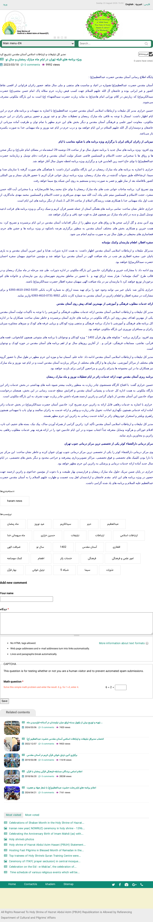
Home (12, 884)
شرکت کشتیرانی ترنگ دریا (14, 905)
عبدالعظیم (113, 524)
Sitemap (69, 884)
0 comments (32, 65)
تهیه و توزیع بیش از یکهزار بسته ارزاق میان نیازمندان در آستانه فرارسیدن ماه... (65, 723)
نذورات (109, 570)
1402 (63, 547)
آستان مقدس (89, 547)
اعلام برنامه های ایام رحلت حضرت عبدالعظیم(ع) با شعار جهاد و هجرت (61, 788)
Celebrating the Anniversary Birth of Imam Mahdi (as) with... (46, 834)
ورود (5, 5)
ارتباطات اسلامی (129, 535)
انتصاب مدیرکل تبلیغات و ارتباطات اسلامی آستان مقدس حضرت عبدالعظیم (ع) (65, 739)
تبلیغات (75, 535)
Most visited (13, 815)
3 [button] (62, 37)
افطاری (116, 547)
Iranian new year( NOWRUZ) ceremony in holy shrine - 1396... (47, 828)
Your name (6, 593)
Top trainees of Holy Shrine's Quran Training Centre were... (45, 856)
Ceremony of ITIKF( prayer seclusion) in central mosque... (44, 861)
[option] (102, 25)
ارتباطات (99, 535)
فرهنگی (92, 558)
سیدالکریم (65, 524)
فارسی (147, 4)
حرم (89, 524)
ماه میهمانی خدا (16, 535)
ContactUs (30, 884)
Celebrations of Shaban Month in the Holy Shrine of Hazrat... (46, 823)
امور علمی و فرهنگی (122, 558)
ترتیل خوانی (38, 570)
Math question (13, 682)
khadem (50, 884)
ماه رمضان (13, 524)
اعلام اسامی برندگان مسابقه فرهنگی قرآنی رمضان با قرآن (54, 772)
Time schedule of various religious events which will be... (44, 872)
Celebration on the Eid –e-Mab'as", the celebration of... (42, 867)
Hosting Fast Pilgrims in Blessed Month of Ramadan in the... (46, 850)
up (145, 54)
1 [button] (55, 37)
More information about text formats (122, 643)
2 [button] (58, 37)
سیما (87, 570)
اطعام (41, 558)
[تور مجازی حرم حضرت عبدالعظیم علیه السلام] (16, 33)
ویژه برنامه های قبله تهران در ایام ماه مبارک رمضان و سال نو (43, 59)
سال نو (40, 547)
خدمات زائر (66, 558)
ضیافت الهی (14, 547)
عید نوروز (39, 524)
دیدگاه (4, 609)
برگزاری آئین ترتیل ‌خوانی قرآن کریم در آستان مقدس (52, 755)
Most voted (32, 815)
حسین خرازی (48, 535)
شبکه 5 (64, 570)
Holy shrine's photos (21, 839)
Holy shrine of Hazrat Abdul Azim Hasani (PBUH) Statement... (47, 845)
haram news (14, 501)
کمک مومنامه (14, 558)
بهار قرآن (11, 570)
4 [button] (65, 37)
